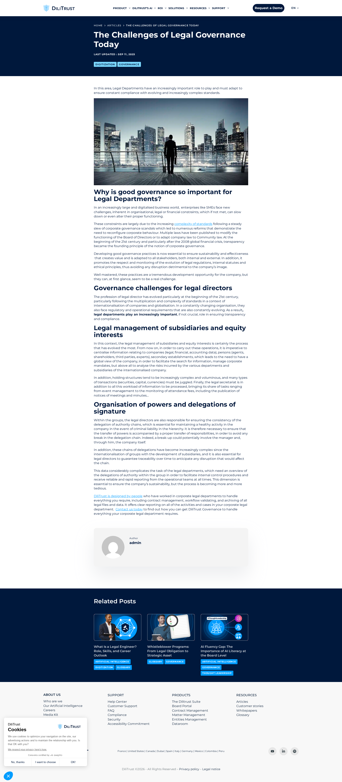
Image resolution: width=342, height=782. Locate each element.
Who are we (52, 701)
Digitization (105, 64)
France (122, 751)
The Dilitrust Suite (186, 702)
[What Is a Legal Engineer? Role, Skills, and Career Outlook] (117, 627)
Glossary (123, 667)
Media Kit (50, 715)
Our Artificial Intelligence (63, 706)
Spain (169, 751)
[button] (295, 8)
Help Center (117, 702)
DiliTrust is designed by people (118, 496)
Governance (129, 64)
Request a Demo (268, 8)
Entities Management (189, 719)
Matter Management (188, 715)
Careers (49, 710)
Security (114, 719)
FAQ (111, 710)
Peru (221, 751)
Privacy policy (189, 769)
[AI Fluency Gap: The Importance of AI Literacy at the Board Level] (224, 627)
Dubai (160, 751)
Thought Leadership (217, 673)
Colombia (211, 751)
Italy (177, 751)
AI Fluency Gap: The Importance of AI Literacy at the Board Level (223, 651)
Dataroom (180, 724)
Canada (150, 751)
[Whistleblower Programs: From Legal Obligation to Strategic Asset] (171, 627)
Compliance (117, 715)
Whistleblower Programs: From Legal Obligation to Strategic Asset (168, 651)
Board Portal (182, 706)
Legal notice (211, 769)
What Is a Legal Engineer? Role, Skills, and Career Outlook (115, 651)
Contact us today (129, 509)
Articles (242, 702)
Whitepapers (246, 710)
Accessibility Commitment (129, 724)
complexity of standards (193, 224)
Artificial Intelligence (112, 661)
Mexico (199, 751)
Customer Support (122, 706)
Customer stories (249, 706)
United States (136, 751)
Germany (187, 751)
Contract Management (190, 710)
